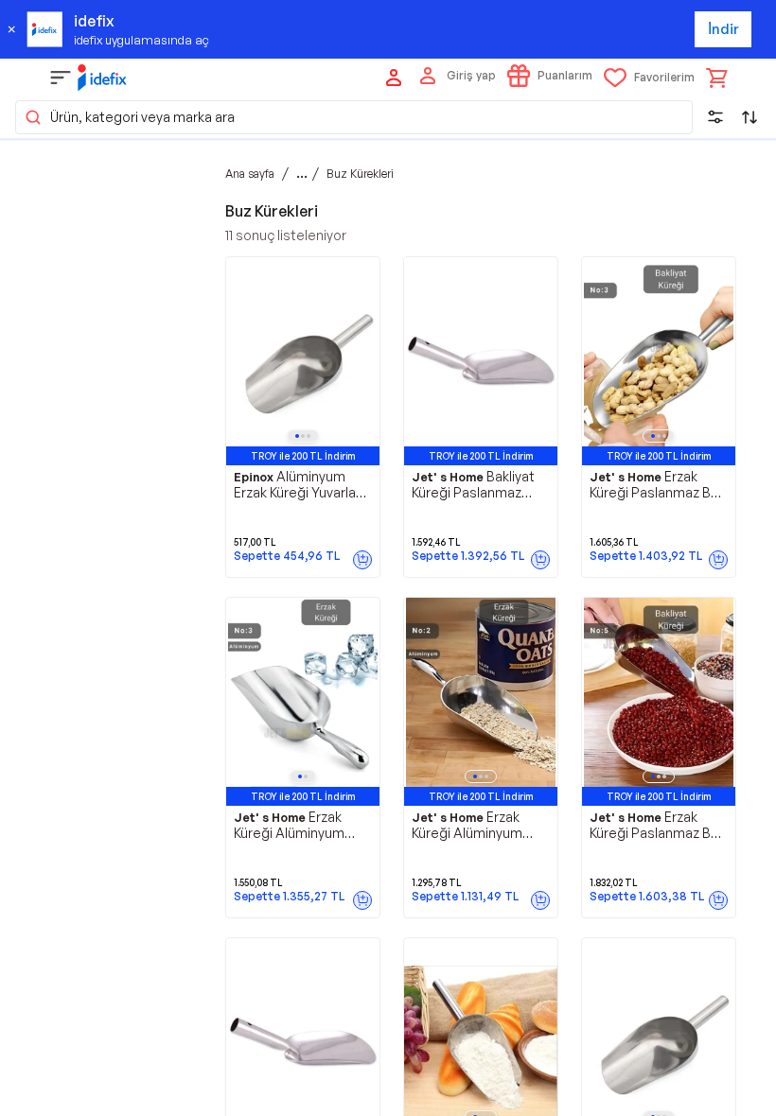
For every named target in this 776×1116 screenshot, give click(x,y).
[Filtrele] (715, 117)
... (302, 173)
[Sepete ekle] (362, 559)
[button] (354, 117)
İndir (723, 29)
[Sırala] (749, 117)
